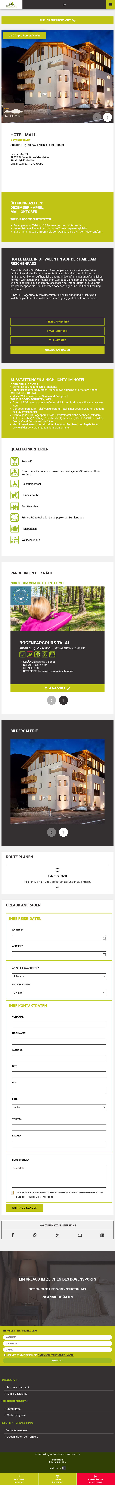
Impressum (57, 1460)
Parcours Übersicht (17, 1387)
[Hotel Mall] (57, 76)
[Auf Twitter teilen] (57, 1234)
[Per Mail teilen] (80, 1234)
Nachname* (19, 1033)
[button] (110, 4)
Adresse (17, 1049)
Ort (14, 1066)
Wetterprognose (16, 1415)
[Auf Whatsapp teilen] (35, 1234)
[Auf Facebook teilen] (13, 1234)
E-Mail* (16, 1135)
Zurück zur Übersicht (55, 20)
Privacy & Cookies (57, 1462)
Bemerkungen (20, 1159)
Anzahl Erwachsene (25, 968)
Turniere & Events (16, 1393)
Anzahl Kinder (21, 984)
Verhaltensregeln (16, 1430)
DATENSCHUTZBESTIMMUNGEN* (56, 1355)
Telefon (17, 1119)
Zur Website (57, 340)
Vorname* (18, 1016)
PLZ (14, 1082)
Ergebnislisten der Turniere (22, 1436)
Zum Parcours (55, 688)
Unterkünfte (13, 1408)
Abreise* (17, 946)
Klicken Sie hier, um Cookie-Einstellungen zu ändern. (57, 881)
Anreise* (17, 929)
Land (15, 1099)
